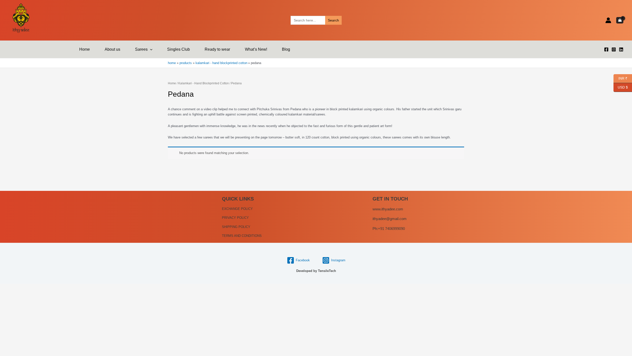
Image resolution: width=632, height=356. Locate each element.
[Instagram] (614, 49)
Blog (286, 49)
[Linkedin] (621, 49)
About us (112, 49)
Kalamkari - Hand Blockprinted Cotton (203, 83)
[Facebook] (606, 49)
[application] (150, 49)
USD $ (622, 87)
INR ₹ (620, 78)
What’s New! (256, 49)
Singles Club (178, 49)
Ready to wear (217, 49)
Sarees (141, 49)
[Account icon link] (608, 20)
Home (84, 49)
